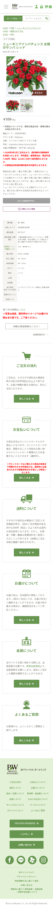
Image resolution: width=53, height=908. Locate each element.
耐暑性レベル (10, 249)
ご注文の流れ (15, 782)
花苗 (12, 28)
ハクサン (25, 834)
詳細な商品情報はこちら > (26, 326)
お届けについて (38, 787)
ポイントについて (15, 810)
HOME (5, 28)
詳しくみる (25, 398)
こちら (22, 309)
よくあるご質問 (38, 810)
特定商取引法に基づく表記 (26, 880)
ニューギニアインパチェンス (29, 28)
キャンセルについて (15, 804)
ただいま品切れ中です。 (26, 201)
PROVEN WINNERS (25, 823)
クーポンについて (38, 804)
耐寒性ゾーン (9, 246)
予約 (12, 34)
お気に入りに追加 (28, 209)
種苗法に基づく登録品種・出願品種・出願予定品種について (26, 890)
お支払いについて (38, 782)
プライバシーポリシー (26, 876)
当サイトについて (26, 872)
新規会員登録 (33, 666)
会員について (15, 799)
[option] (26, 76)
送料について (15, 787)
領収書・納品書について (38, 793)
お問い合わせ (25, 844)
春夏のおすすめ (16, 31)
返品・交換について (15, 793)
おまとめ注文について (38, 799)
